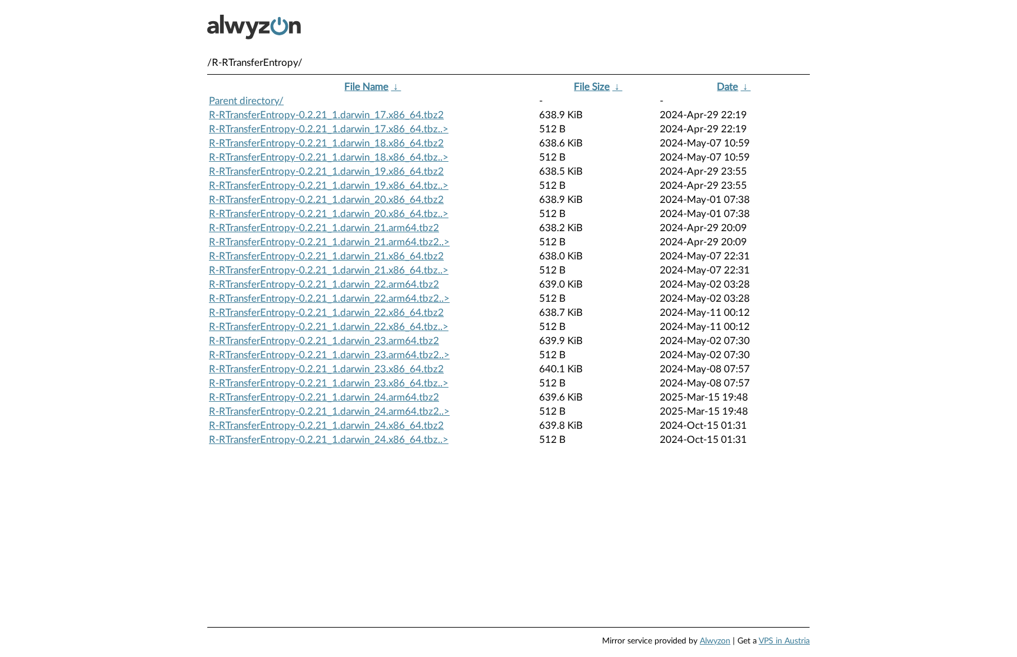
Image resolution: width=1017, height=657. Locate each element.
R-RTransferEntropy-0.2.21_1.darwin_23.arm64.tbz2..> (329, 355)
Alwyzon (715, 641)
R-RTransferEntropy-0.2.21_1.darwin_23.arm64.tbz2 (324, 341)
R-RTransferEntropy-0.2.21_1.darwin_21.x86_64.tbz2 (326, 256)
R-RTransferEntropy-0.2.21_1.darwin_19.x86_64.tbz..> (328, 186)
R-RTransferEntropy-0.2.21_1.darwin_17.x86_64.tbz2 (326, 115)
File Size (592, 87)
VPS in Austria (784, 641)
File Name (366, 87)
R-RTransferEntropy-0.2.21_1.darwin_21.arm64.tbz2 (324, 228)
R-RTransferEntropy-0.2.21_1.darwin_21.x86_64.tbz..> (328, 270)
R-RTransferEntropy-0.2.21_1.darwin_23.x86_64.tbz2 (326, 369)
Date (727, 87)
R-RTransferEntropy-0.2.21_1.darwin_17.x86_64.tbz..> (328, 129)
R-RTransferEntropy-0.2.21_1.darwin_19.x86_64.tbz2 (326, 171)
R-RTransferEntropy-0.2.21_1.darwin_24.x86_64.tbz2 (326, 426)
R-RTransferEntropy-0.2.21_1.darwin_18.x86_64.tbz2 (326, 143)
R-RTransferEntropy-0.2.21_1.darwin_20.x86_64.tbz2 (326, 200)
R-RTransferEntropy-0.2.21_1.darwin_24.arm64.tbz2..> (329, 411)
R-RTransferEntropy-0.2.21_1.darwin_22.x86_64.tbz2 (326, 313)
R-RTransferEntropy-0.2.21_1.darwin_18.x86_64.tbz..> (328, 157)
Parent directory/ (246, 101)
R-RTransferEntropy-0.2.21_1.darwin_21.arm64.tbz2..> (329, 242)
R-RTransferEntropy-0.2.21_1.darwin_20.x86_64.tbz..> (328, 214)
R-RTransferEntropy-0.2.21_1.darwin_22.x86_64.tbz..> (328, 327)
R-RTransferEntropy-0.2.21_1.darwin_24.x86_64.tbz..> (328, 440)
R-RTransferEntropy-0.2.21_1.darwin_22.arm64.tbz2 (324, 284)
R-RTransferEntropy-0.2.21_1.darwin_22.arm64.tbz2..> (329, 299)
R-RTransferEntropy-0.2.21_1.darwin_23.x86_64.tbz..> (328, 383)
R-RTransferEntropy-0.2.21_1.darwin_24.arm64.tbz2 (324, 397)
